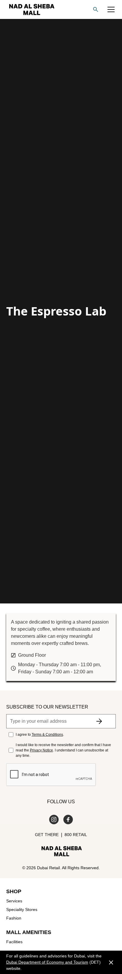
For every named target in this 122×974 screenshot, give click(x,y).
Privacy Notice (41, 750)
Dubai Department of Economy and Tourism (47, 962)
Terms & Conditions (47, 734)
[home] (30, 9)
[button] (111, 9)
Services (14, 901)
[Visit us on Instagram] (54, 819)
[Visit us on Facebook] (68, 819)
